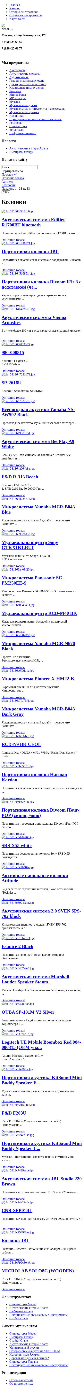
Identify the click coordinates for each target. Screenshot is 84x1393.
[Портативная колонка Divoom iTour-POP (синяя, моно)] (18, 801)
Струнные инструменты (25, 15)
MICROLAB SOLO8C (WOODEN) (38, 1270)
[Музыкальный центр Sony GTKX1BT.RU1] (18, 534)
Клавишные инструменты (26, 87)
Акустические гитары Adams (28, 148)
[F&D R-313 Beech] (18, 468)
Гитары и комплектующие (26, 80)
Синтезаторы (18, 126)
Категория (8, 185)
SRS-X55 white (17, 845)
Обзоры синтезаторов (23, 11)
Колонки (15, 91)
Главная (14, 4)
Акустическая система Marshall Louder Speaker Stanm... (35, 979)
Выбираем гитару (21, 152)
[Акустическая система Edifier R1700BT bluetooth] (18, 211)
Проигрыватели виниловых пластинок (35, 119)
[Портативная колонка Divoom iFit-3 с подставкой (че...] (18, 273)
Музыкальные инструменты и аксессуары (37, 108)
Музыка (14, 101)
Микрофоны (17, 94)
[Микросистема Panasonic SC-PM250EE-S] (18, 569)
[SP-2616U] (18, 374)
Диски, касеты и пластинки (27, 84)
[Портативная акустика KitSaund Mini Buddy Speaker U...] (18, 1135)
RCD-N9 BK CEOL (21, 744)
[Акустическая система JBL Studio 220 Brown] (18, 1170)
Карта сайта (17, 18)
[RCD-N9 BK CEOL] (18, 736)
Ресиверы (15, 122)
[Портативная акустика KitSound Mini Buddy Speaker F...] (17, 1069)
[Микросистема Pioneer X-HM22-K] (18, 670)
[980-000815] (18, 344)
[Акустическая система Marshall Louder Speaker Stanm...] (18, 968)
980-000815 (13, 352)
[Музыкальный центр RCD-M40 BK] (18, 605)
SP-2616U (11, 382)
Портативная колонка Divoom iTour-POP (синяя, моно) (40, 812)
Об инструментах (21, 1383)
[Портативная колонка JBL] (18, 243)
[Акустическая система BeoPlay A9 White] (18, 433)
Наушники (16, 115)
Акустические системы (24, 73)
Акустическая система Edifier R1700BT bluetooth (33, 222)
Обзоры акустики (21, 1380)
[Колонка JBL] (18, 1232)
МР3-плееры (17, 98)
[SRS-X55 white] (18, 837)
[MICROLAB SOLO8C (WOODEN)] (18, 1262)
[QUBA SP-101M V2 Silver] (18, 1003)
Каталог (14, 8)
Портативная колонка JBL (30, 251)
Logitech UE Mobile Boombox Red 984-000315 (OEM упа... (41, 1045)
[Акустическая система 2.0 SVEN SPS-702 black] (18, 902)
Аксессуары (17, 70)
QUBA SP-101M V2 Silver (28, 1012)
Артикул (7, 181)
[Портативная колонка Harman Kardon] (18, 766)
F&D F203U (14, 1113)
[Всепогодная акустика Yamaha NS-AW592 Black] (18, 401)
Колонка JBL (15, 1240)
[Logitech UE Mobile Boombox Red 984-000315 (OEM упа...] (18, 1034)
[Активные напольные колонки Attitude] (18, 867)
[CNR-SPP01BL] (18, 1202)
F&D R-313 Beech (20, 476)
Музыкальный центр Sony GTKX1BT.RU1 (30, 545)
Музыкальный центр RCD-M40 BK (39, 613)
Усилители (16, 129)
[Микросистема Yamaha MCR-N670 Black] (18, 635)
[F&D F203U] (18, 1104)
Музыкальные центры (24, 112)
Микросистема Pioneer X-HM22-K (38, 678)
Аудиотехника (19, 77)
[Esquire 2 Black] (18, 938)
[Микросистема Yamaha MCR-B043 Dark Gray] (18, 700)
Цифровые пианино (22, 133)
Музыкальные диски (23, 105)
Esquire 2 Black (17, 946)
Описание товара (13, 239)
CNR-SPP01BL (17, 1210)
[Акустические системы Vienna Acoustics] (18, 309)
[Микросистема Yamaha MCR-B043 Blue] (18, 498)
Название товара (13, 178)
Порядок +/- (9, 174)
